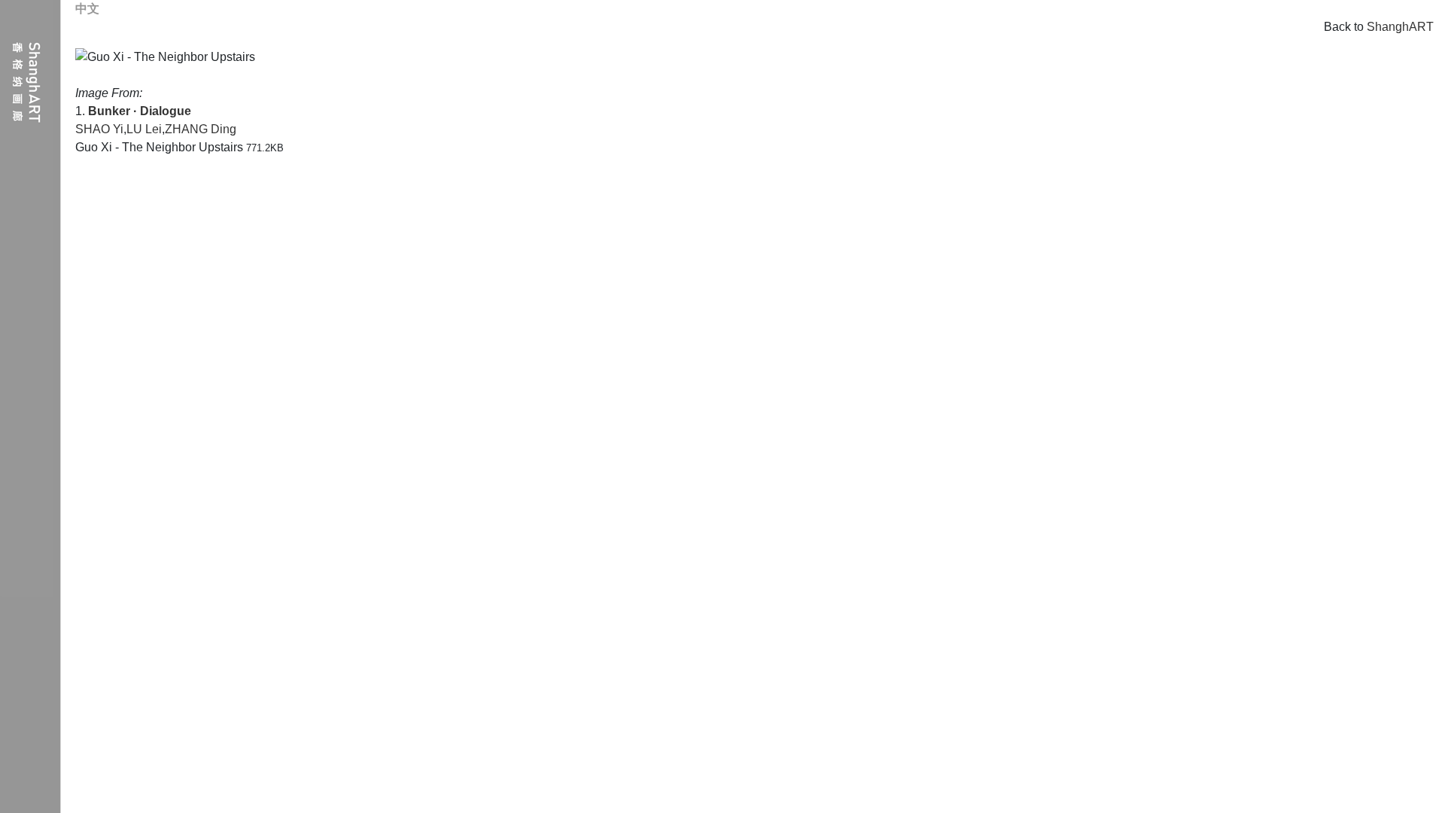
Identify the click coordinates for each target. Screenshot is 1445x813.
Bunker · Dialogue (139, 111)
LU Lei (144, 129)
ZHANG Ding (200, 129)
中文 (87, 8)
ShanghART (1400, 26)
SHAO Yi (99, 129)
